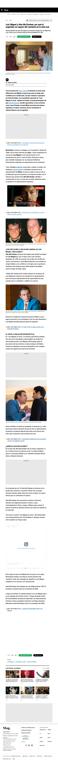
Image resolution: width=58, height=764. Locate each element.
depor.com (32, 756)
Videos (49, 729)
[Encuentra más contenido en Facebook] (7, 37)
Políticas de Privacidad (26, 730)
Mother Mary (35, 14)
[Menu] (2, 10)
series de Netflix (31, 662)
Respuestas (43, 729)
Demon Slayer (48, 14)
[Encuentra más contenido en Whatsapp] (14, 37)
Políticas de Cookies (25, 732)
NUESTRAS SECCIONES (44, 727)
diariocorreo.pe (48, 756)
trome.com (40, 756)
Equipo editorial (6, 731)
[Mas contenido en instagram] (31, 745)
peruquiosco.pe (7, 758)
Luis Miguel (10, 662)
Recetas (50, 741)
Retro (49, 737)
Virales (41, 741)
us (40, 733)
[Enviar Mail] (7, 82)
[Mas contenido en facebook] (26, 745)
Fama (41, 737)
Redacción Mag (12, 82)
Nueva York (23, 14)
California (14, 14)
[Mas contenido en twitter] (29, 745)
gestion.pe (25, 756)
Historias (42, 745)
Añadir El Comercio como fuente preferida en (39, 20)
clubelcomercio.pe (16, 756)
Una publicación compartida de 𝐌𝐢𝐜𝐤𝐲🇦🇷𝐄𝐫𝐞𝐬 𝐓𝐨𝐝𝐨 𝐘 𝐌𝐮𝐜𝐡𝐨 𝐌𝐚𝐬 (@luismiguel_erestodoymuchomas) (31, 568)
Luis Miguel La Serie (20, 662)
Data (49, 733)
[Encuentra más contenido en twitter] (10, 37)
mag (13, 758)
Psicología (29, 14)
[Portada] (6, 730)
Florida (8, 14)
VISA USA (41, 14)
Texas (18, 14)
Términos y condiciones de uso (28, 727)
